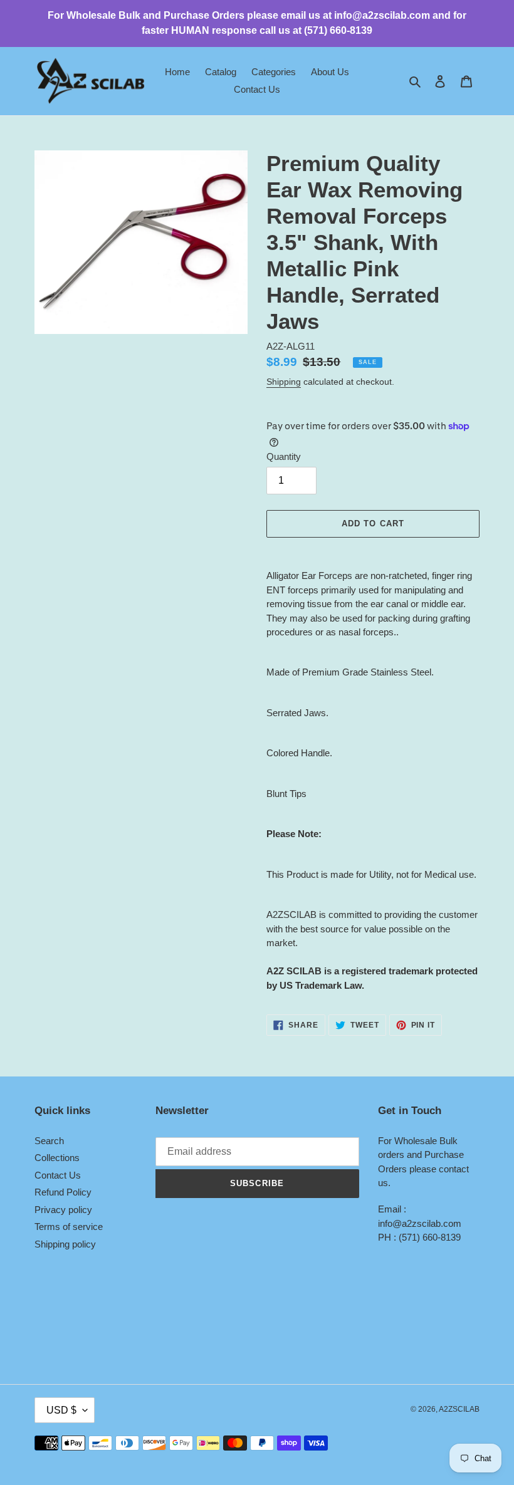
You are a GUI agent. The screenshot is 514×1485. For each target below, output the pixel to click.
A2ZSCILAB (459, 1409)
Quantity (283, 456)
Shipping (283, 382)
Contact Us (57, 1175)
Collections (57, 1157)
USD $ (61, 1410)
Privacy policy (63, 1209)
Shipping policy (65, 1244)
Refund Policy (63, 1192)
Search (49, 1140)
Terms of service (68, 1226)
